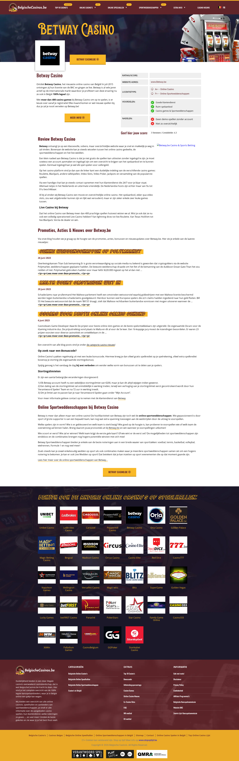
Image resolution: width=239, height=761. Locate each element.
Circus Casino (113, 557)
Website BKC (178, 707)
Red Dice (156, 557)
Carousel (90, 527)
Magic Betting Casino (47, 559)
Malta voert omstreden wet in (79, 283)
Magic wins (112, 587)
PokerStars (112, 617)
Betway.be (114, 427)
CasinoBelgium (90, 647)
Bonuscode (128, 679)
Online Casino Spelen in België (171, 735)
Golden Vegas (178, 587)
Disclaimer (177, 679)
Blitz (134, 587)
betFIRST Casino (68, 617)
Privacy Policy (178, 684)
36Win (47, 647)
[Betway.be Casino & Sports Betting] (176, 145)
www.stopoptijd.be (148, 740)
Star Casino (135, 617)
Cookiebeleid (178, 690)
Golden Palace (178, 527)
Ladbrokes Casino (68, 529)
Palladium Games (68, 648)
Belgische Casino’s (37, 735)
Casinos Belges (56, 735)
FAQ (125, 707)
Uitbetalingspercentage (132, 684)
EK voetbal (127, 718)
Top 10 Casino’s (63, 6)
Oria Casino (156, 527)
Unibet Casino (46, 527)
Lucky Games (47, 617)
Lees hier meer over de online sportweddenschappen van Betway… (73, 459)
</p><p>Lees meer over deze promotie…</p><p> (64, 273)
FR (224, 7)
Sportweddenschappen (152, 6)
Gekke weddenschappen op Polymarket (90, 251)
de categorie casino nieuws (101, 344)
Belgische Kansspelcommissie (184, 701)
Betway (122, 398)
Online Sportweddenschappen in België (114, 735)
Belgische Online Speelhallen (79, 679)
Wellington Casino (68, 589)
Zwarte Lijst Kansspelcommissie (185, 713)
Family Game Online (156, 619)
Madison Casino (90, 557)
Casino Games (129, 690)
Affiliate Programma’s (181, 696)
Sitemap (140, 735)
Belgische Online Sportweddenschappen (83, 684)
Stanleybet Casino (134, 648)
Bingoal (69, 557)
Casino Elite (134, 557)
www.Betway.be (158, 82)
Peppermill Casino (112, 529)
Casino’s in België (74, 690)
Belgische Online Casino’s (78, 673)
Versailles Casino (90, 587)
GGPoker (112, 647)
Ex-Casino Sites (129, 701)
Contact (150, 735)
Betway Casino (134, 527)
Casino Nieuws (204, 7)
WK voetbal (128, 713)
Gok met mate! (178, 673)
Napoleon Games (47, 589)
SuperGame (156, 587)
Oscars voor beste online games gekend (92, 314)
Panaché (90, 617)
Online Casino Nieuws (132, 696)
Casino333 (178, 617)
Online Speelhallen (119, 6)
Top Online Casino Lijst (199, 735)
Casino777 (178, 557)
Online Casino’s (89, 6)
